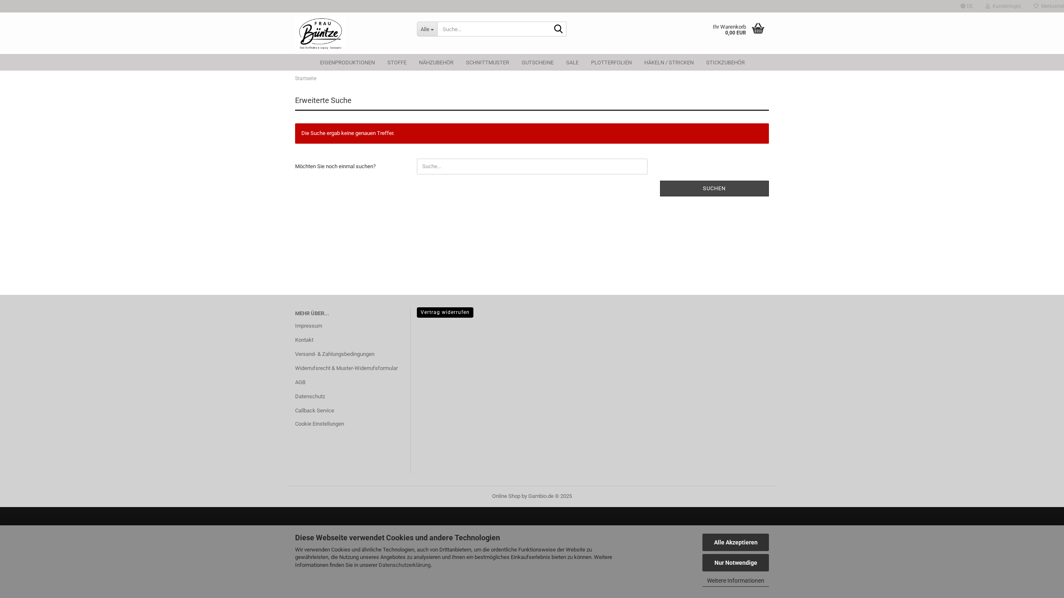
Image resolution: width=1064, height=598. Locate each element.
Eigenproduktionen (347, 62)
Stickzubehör (725, 62)
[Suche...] (558, 29)
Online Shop (506, 496)
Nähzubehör (436, 62)
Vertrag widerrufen (445, 312)
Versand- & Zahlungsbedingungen (334, 354)
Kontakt (304, 340)
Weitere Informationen (735, 580)
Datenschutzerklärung (405, 565)
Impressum (308, 326)
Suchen (714, 188)
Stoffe (396, 62)
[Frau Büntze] (349, 33)
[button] (966, 6)
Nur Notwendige (735, 562)
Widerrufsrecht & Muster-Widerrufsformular (346, 368)
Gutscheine (538, 62)
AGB (300, 382)
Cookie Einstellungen (319, 424)
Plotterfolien (611, 62)
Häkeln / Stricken (669, 62)
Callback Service (314, 410)
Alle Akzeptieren (736, 542)
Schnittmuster (487, 62)
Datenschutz (310, 396)
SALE (572, 62)
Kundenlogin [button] (1005, 6)
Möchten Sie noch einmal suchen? (335, 166)
